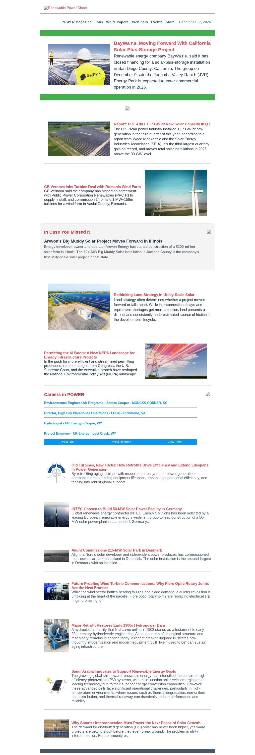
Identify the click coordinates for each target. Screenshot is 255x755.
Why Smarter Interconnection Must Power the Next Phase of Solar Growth (135, 723)
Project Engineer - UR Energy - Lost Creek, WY (80, 433)
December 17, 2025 (195, 22)
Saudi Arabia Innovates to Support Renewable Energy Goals (123, 671)
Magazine (77, 22)
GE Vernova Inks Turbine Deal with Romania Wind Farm (92, 187)
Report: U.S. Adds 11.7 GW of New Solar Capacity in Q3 (162, 124)
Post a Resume (121, 442)
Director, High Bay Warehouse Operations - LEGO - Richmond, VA (94, 413)
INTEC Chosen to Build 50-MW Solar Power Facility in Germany (126, 509)
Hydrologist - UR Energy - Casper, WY (73, 423)
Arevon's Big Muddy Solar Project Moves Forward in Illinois (103, 241)
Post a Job (67, 442)
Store (170, 22)
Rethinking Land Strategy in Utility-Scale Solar (154, 295)
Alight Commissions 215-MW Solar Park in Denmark (116, 550)
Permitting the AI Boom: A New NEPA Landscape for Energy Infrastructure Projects (89, 355)
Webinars (140, 22)
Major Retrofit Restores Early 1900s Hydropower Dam (118, 625)
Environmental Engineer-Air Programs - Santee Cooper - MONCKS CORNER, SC (105, 403)
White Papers (117, 22)
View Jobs (175, 442)
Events (157, 22)
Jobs (99, 22)
